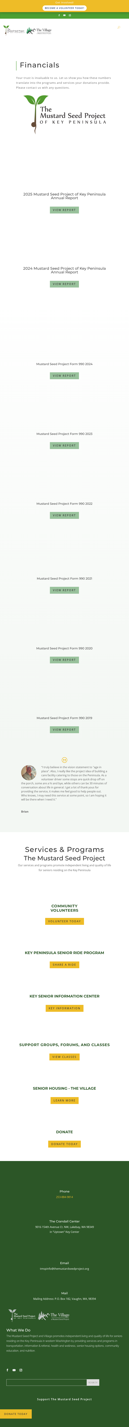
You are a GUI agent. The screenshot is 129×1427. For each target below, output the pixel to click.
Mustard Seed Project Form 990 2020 (64, 648)
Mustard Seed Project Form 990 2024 (64, 364)
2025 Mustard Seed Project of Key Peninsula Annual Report (64, 196)
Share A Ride (64, 965)
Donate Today (64, 1144)
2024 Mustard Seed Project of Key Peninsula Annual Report (64, 270)
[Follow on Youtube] (64, 15)
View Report (64, 210)
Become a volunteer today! (64, 8)
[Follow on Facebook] (59, 15)
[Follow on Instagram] (70, 15)
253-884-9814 (64, 1197)
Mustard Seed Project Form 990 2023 (64, 434)
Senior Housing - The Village (64, 1088)
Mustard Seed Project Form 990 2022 (64, 504)
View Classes (64, 1057)
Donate (64, 1132)
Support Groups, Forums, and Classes (64, 1045)
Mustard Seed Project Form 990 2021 (64, 578)
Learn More (65, 1100)
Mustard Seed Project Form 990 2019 (64, 718)
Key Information (64, 1008)
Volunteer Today (64, 921)
